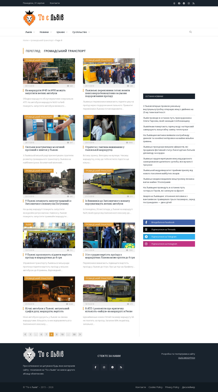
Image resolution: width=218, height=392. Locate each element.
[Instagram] (104, 367)
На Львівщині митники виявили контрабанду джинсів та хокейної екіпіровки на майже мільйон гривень (168, 138)
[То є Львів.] (43, 17)
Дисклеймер (188, 387)
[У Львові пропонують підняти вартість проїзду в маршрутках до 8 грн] (49, 236)
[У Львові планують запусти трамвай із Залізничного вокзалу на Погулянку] (49, 182)
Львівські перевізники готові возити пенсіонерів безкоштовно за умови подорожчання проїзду (107, 93)
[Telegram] (112, 367)
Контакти (55, 3)
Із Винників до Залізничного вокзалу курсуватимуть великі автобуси (107, 202)
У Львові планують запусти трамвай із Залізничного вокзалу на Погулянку (48, 202)
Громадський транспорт (39, 60)
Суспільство (79, 32)
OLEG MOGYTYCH (186, 357)
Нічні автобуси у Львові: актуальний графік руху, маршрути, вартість (47, 310)
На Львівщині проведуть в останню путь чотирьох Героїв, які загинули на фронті (164, 189)
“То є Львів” (32, 387)
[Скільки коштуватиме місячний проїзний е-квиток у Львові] (49, 128)
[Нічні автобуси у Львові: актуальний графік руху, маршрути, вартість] (49, 290)
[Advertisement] (137, 17)
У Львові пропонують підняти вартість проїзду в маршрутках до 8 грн (48, 256)
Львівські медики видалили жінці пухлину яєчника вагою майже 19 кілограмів (168, 180)
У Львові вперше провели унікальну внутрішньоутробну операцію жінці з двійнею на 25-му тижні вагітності (168, 109)
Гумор (89, 117)
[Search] (190, 32)
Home (26, 40)
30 (74, 334)
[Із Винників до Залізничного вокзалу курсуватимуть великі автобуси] (109, 182)
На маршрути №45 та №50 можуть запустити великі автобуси (45, 92)
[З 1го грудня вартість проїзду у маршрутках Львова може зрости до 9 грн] (109, 236)
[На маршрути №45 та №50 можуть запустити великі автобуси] (49, 72)
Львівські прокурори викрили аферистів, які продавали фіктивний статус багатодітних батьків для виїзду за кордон (169, 149)
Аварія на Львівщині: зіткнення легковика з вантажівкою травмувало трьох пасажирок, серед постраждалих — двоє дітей (169, 199)
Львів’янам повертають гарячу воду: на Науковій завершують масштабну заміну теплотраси (168, 128)
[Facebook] (95, 367)
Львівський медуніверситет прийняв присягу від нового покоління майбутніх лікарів (168, 172)
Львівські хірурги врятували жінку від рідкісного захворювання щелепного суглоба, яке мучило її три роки (167, 161)
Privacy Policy (172, 387)
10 (62, 334)
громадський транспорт (41, 40)
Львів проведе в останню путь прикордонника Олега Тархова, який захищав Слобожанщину (167, 119)
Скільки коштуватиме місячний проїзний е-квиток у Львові (44, 148)
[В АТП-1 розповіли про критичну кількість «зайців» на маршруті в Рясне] (109, 290)
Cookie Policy (155, 387)
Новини (44, 32)
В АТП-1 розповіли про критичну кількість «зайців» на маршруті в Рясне (108, 310)
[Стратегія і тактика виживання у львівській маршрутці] (109, 128)
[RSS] (121, 367)
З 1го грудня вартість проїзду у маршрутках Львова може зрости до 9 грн (110, 256)
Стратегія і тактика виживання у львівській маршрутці (104, 148)
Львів (28, 32)
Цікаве (61, 32)
